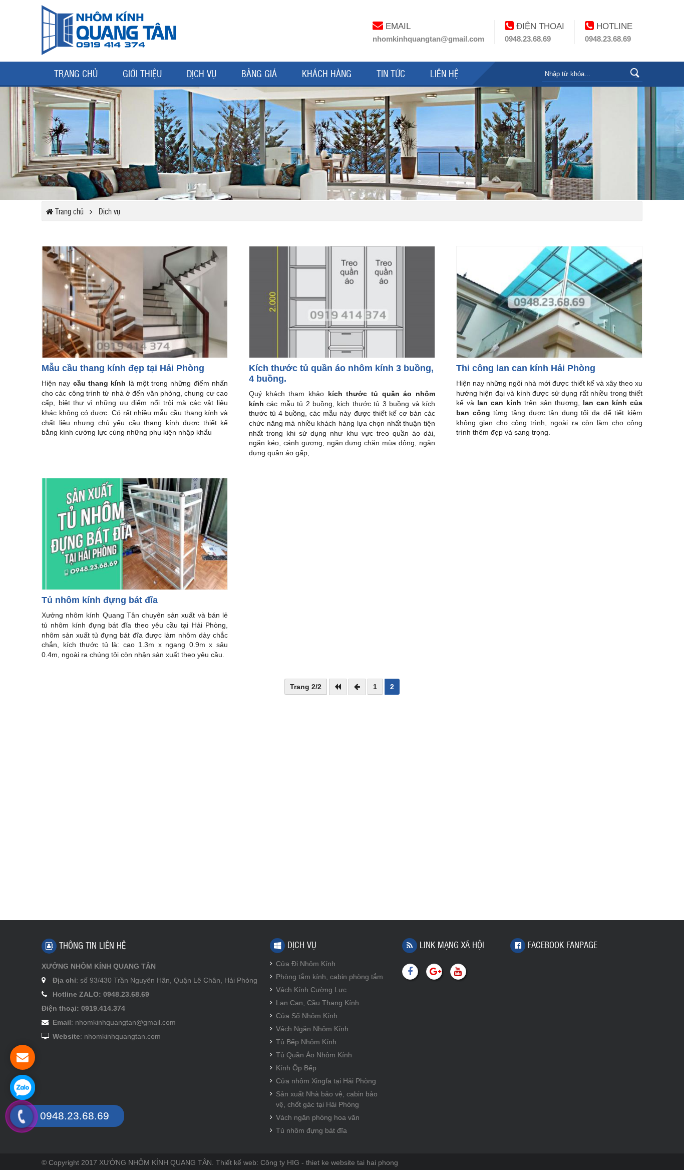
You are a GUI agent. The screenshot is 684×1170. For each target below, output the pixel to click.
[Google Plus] (434, 972)
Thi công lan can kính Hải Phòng (525, 368)
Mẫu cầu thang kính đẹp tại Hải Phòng (123, 368)
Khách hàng (327, 73)
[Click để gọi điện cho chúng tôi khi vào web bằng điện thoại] (21, 1116)
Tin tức (391, 73)
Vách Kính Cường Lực (311, 990)
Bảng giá (259, 73)
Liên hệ (444, 73)
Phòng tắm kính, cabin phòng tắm (329, 977)
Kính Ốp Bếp (296, 1068)
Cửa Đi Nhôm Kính (305, 964)
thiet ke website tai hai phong (352, 1162)
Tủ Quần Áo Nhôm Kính (314, 1055)
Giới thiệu (142, 73)
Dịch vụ (201, 73)
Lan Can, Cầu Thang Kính (317, 1003)
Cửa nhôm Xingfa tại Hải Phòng (326, 1081)
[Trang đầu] (338, 687)
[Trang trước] (357, 687)
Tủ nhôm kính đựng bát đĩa (100, 600)
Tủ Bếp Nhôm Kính (306, 1042)
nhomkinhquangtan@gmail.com (428, 39)
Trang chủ (76, 73)
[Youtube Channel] (458, 972)
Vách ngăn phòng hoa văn (318, 1117)
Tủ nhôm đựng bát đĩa (311, 1130)
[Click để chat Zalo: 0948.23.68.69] (22, 1087)
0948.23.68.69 (528, 39)
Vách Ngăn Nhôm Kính (312, 1029)
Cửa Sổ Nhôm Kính (306, 1016)
